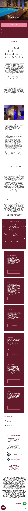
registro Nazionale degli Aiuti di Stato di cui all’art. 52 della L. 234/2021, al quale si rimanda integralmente (14, 488)
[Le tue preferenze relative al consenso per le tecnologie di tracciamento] (25, 508)
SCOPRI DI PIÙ (14, 271)
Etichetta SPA (9, 425)
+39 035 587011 (14, 440)
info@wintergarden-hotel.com (14, 441)
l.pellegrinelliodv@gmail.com (14, 497)
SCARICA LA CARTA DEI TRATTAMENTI (14, 98)
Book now (14, 24)
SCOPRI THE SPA (14, 246)
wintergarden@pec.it (14, 442)
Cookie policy (10, 505)
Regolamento (9, 421)
